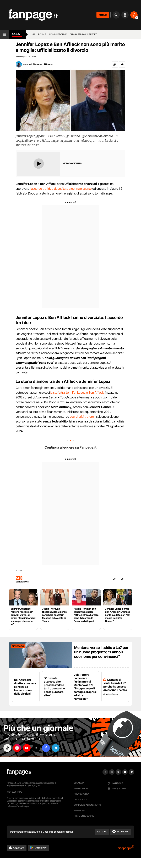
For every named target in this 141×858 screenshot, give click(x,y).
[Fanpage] (19, 772)
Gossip (17, 34)
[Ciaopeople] (126, 848)
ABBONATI (103, 15)
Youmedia (79, 783)
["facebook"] (46, 748)
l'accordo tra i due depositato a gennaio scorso (61, 188)
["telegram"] (55, 748)
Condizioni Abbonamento (87, 805)
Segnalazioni (81, 788)
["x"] (36, 748)
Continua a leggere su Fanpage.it (70, 447)
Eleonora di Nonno (42, 64)
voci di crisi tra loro (82, 416)
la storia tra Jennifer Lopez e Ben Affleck (77, 392)
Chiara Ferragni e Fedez (83, 34)
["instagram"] (17, 748)
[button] (122, 64)
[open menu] (4, 34)
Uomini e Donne (58, 34)
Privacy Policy (81, 794)
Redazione (79, 810)
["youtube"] (27, 748)
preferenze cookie (84, 816)
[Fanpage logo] (29, 15)
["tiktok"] (7, 748)
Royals (42, 34)
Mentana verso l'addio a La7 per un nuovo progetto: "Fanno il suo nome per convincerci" (101, 652)
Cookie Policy (81, 799)
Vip (33, 34)
